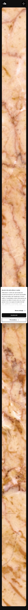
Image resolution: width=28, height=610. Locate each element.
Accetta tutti (14, 315)
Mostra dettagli (19, 310)
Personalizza (13, 319)
